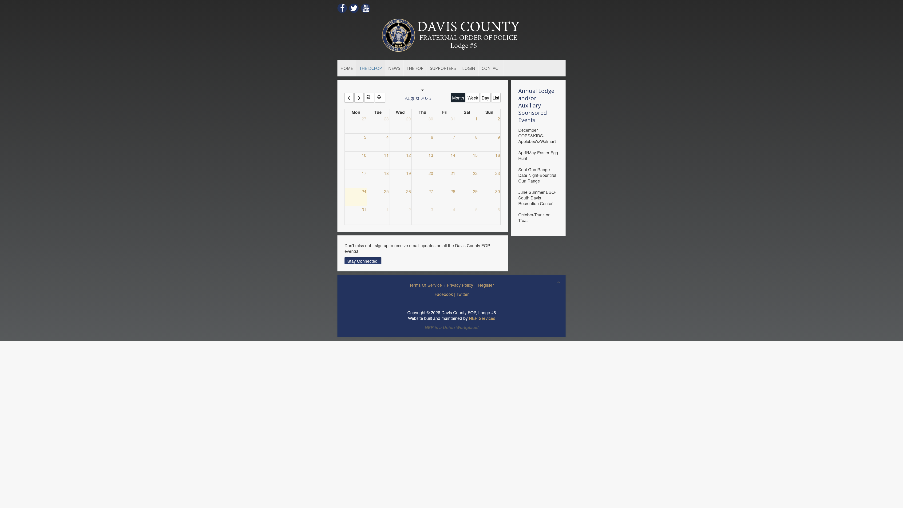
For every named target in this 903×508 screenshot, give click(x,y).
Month (458, 98)
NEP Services (482, 318)
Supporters (443, 68)
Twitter (462, 294)
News (394, 68)
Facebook (444, 294)
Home (347, 68)
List (496, 98)
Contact (491, 68)
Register (486, 285)
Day (485, 98)
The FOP (415, 68)
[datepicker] (369, 98)
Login (468, 68)
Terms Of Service (425, 285)
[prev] (349, 98)
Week (472, 98)
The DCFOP (370, 68)
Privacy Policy (460, 285)
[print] (380, 98)
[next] (359, 98)
